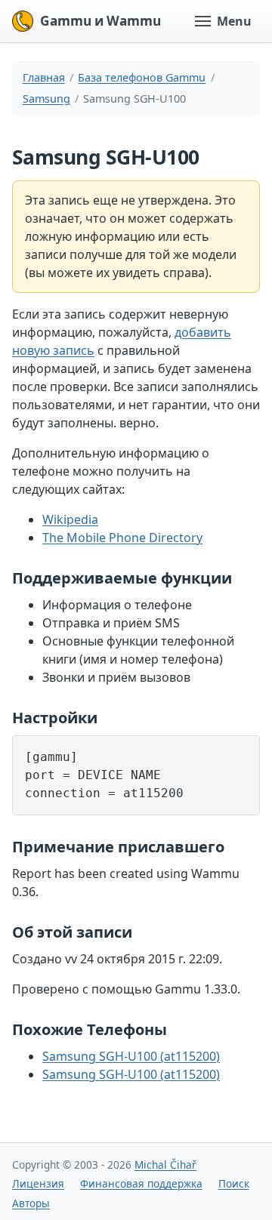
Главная (44, 77)
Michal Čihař (165, 1164)
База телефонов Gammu (142, 77)
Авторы (31, 1203)
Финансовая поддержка (141, 1183)
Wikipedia (70, 519)
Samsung (46, 98)
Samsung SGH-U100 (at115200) (131, 1056)
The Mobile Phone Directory (122, 537)
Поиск (233, 1183)
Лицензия (38, 1183)
